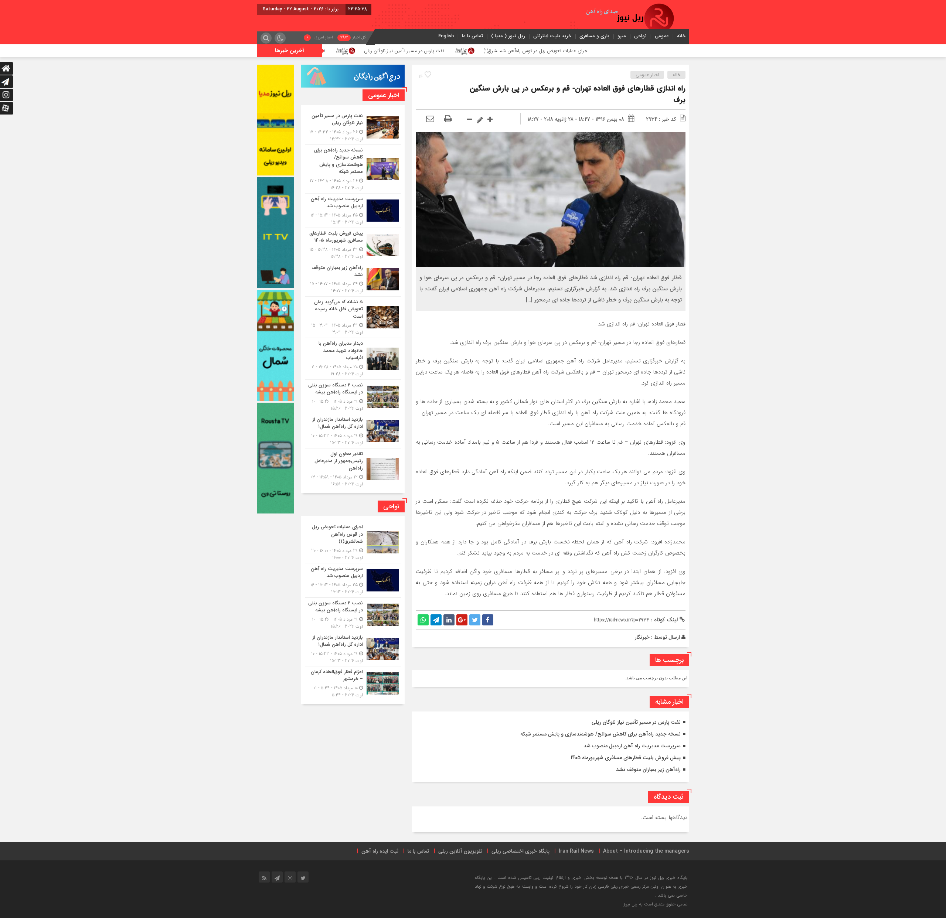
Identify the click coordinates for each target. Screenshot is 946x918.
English (446, 36)
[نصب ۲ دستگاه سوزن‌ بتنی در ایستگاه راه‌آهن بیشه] (353, 397)
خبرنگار (642, 637)
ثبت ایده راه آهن (379, 851)
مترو (621, 36)
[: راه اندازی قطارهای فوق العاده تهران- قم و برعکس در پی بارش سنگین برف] (430, 119)
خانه (681, 36)
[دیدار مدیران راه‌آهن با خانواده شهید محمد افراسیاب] (353, 358)
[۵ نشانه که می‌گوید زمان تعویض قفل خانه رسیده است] (353, 317)
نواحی (640, 36)
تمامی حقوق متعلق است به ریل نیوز (655, 904)
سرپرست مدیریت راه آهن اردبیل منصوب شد (632, 746)
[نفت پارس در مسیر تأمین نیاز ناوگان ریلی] (353, 127)
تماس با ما (472, 36)
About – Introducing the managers (646, 851)
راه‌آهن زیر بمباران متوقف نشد (648, 769)
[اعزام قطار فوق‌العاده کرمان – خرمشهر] (353, 682)
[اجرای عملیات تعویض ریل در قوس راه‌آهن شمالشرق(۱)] (353, 542)
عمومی (662, 36)
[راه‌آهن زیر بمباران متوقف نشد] (353, 279)
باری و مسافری (594, 36)
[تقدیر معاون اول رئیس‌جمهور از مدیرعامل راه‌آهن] (353, 468)
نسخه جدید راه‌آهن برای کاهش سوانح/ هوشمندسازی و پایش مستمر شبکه (600, 734)
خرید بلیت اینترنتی (552, 36)
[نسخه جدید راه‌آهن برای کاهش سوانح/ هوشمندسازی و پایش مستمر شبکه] (353, 169)
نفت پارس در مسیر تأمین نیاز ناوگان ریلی (470, 51)
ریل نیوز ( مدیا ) (508, 36)
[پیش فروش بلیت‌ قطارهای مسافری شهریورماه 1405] (353, 245)
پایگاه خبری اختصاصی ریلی (520, 851)
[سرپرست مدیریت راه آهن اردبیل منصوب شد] (353, 211)
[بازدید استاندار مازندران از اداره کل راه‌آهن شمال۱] (353, 431)
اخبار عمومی (647, 75)
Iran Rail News (576, 851)
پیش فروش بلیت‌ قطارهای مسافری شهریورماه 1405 (626, 758)
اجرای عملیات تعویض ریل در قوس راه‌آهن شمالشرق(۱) (602, 51)
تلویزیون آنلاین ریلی (460, 851)
